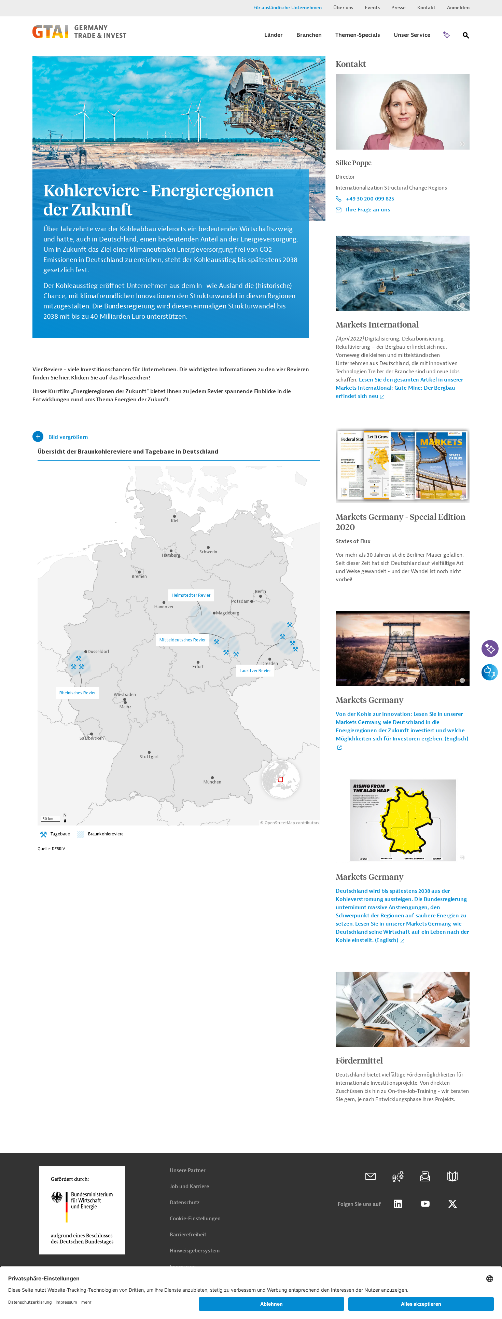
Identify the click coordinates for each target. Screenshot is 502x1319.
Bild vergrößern (68, 437)
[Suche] (466, 36)
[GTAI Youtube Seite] (425, 1204)
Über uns (343, 8)
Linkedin (398, 1204)
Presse (398, 8)
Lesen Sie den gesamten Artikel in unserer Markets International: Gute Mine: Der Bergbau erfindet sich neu (399, 388)
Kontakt (426, 8)
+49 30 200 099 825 (370, 198)
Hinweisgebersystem (195, 1251)
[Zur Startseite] (79, 36)
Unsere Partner (188, 1170)
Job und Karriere (189, 1186)
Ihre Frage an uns (368, 209)
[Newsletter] (425, 1176)
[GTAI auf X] (452, 1204)
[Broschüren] (452, 1176)
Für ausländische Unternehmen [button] (287, 8)
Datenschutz (184, 1202)
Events (372, 8)
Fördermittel (359, 1060)
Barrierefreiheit (188, 1235)
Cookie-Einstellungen (195, 1219)
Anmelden (458, 8)
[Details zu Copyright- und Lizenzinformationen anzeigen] (318, 60)
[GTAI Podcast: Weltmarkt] (398, 1176)
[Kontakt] (370, 1176)
